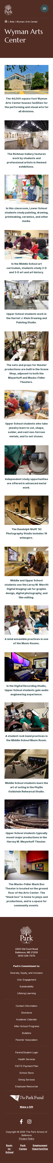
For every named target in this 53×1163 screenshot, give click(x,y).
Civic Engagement (26, 979)
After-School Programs (26, 1026)
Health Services (26, 1059)
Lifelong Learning (26, 993)
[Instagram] (29, 1122)
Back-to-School (9, 1149)
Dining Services (26, 1079)
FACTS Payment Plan (26, 1066)
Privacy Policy (26, 1138)
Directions (26, 1012)
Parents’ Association (26, 1039)
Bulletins (26, 1033)
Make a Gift (26, 1107)
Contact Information (26, 1005)
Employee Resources (26, 1086)
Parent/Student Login (26, 1052)
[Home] (6, 21)
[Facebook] (21, 1122)
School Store (26, 1072)
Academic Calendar (26, 1019)
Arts (12, 21)
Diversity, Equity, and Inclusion (26, 972)
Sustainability (26, 986)
